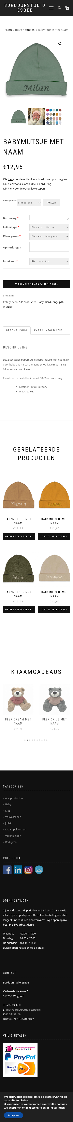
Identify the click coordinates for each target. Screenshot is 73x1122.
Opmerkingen (12, 247)
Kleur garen (12, 236)
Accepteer (13, 1115)
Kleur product (10, 200)
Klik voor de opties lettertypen (24, 188)
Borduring (10, 218)
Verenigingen (13, 836)
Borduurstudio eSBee (25, 8)
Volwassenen (13, 817)
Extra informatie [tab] (48, 330)
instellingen (57, 1108)
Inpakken (10, 261)
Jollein (8, 823)
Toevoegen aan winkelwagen (38, 284)
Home (9, 30)
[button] (60, 43)
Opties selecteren (18, 536)
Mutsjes (30, 30)
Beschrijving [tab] (16, 330)
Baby (18, 30)
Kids (7, 810)
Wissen (51, 202)
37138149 (14, 1014)
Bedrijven (11, 842)
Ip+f (60, 302)
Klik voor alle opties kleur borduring (27, 184)
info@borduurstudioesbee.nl (23, 1009)
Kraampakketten (15, 829)
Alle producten (27, 302)
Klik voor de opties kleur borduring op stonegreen (35, 179)
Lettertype (11, 227)
